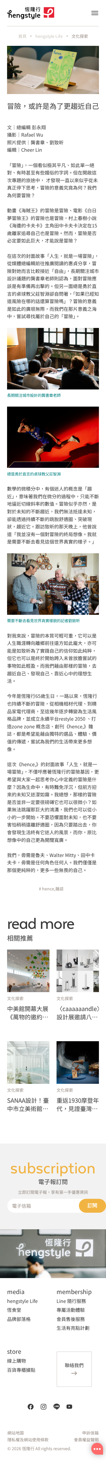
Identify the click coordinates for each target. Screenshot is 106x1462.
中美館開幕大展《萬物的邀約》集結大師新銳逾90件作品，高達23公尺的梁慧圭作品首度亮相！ (28, 1013)
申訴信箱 (90, 1433)
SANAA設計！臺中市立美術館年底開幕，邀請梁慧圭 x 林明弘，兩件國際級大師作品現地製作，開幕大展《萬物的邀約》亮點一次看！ (28, 1104)
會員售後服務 (71, 1318)
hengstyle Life (49, 36)
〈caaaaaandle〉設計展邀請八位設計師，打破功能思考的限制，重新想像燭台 (78, 1013)
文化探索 (80, 36)
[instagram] (43, 1406)
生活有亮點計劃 (73, 1327)
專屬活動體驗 (71, 1309)
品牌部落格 (19, 1318)
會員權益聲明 (86, 1439)
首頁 (22, 36)
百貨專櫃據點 (21, 1369)
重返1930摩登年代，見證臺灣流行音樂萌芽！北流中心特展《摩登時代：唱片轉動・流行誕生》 (78, 1104)
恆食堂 (14, 1309)
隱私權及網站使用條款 (28, 1439)
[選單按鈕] (95, 13)
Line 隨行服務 (71, 1300)
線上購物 (16, 1360)
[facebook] (30, 1406)
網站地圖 (15, 1433)
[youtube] (69, 1406)
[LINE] (56, 1406)
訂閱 (92, 1205)
